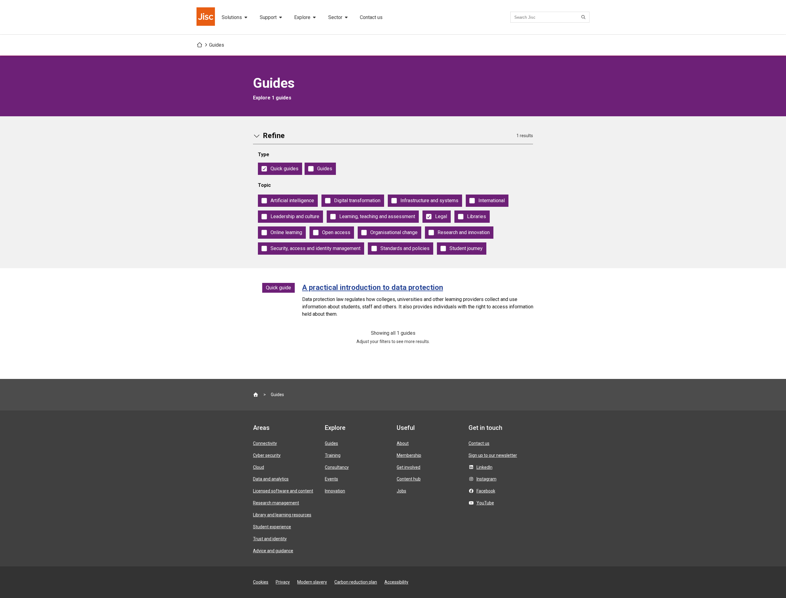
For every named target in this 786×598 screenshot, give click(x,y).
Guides (216, 45)
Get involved (408, 467)
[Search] (584, 17)
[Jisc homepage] (206, 17)
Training (332, 455)
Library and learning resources (282, 514)
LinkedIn (484, 467)
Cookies (260, 582)
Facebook (486, 490)
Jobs (401, 490)
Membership (409, 455)
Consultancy (337, 467)
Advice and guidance (273, 550)
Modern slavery (312, 582)
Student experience (272, 526)
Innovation (335, 490)
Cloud (258, 467)
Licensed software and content (283, 490)
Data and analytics (271, 478)
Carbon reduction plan (355, 582)
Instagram (486, 478)
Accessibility (396, 582)
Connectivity (265, 443)
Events (331, 478)
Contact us (371, 17)
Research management (276, 502)
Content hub (409, 478)
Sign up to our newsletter (493, 455)
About (403, 443)
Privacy (283, 582)
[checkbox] (280, 169)
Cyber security (267, 455)
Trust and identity (270, 538)
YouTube (485, 502)
